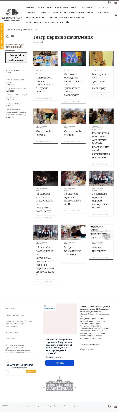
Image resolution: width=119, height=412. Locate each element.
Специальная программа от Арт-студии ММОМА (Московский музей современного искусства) (101, 145)
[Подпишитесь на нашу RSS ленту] (109, 3)
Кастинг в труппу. (13, 103)
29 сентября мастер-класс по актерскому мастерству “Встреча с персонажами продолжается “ (45, 261)
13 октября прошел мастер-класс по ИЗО (72, 199)
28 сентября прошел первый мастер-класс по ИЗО (100, 200)
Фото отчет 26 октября (73, 133)
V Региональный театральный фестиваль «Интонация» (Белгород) (15, 112)
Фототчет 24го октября (45, 133)
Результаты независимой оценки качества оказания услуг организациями (18, 323)
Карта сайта (10, 339)
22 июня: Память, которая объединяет (16, 95)
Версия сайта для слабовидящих (16, 57)
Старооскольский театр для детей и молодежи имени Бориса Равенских (34, 406)
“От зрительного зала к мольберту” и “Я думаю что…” (44, 82)
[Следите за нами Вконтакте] (115, 3)
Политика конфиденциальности (18, 352)
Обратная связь (11, 332)
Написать (60, 363)
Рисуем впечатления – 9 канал (72, 251)
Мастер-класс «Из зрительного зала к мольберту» (100, 81)
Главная (8, 29)
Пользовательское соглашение (17, 350)
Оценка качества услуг (14, 315)
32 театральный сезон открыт (14, 81)
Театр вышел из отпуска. (16, 88)
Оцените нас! (10, 309)
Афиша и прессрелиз (99, 249)
